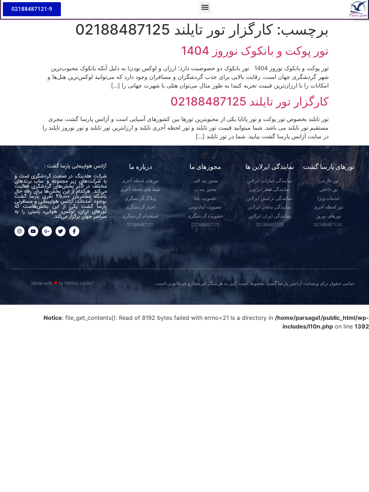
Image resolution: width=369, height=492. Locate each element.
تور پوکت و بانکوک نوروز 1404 (255, 51)
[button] (205, 7)
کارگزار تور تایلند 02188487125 (249, 101)
